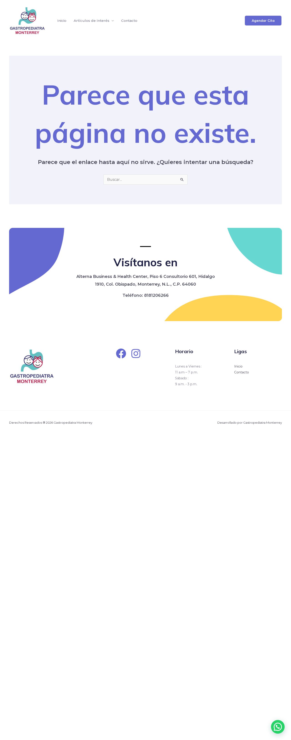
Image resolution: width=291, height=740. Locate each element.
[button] (263, 20)
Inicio (61, 20)
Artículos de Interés (91, 20)
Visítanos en (145, 262)
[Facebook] (121, 353)
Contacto (129, 20)
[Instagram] (136, 353)
